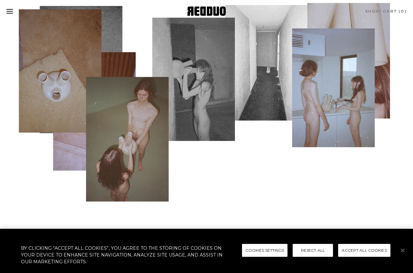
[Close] (403, 250)
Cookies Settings (265, 250)
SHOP (372, 11)
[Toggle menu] (9, 11)
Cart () (395, 11)
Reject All (313, 250)
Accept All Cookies (364, 250)
